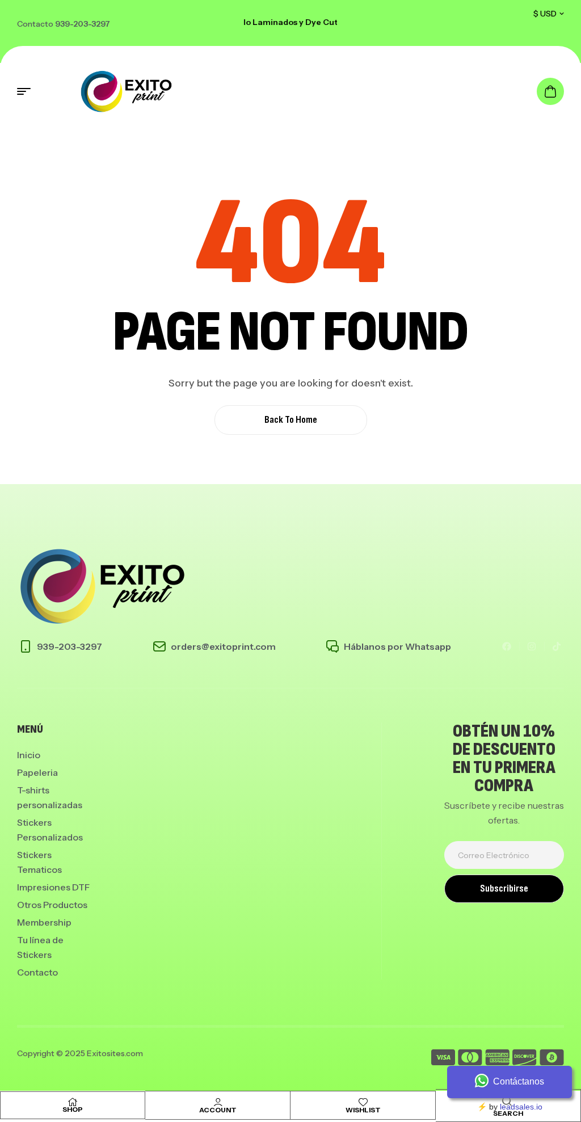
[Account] (218, 1102)
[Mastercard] (470, 1059)
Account (218, 1110)
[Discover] (524, 1059)
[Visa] (443, 1059)
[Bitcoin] (552, 1059)
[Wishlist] (363, 1102)
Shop (72, 1109)
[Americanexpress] (497, 1059)
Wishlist (363, 1110)
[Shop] (72, 1102)
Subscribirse (504, 888)
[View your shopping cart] (550, 91)
